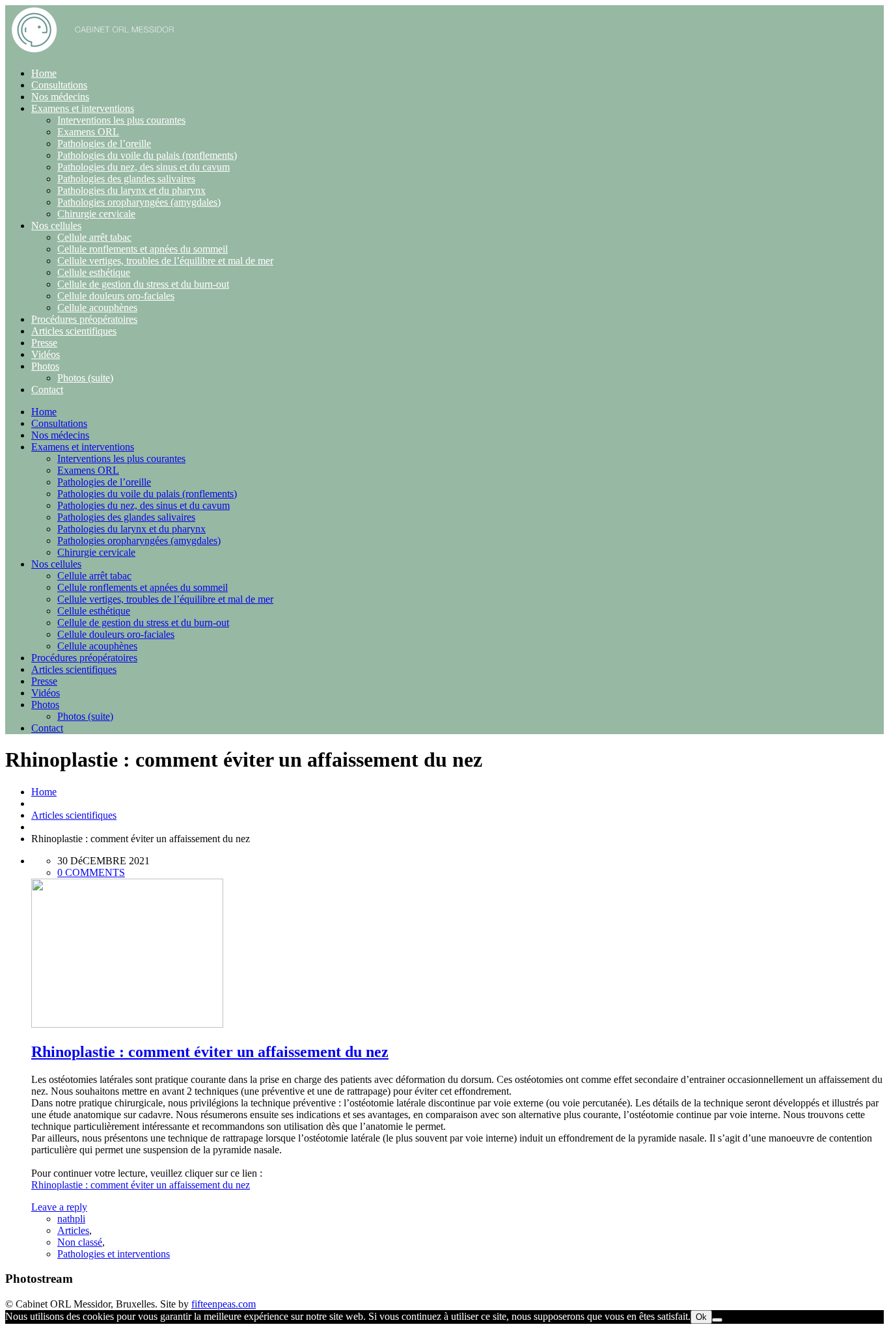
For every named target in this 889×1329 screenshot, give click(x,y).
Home (44, 73)
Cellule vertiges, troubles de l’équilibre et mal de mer (165, 260)
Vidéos (45, 354)
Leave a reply (59, 1207)
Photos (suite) (85, 377)
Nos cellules (56, 225)
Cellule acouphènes (97, 307)
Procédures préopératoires (84, 319)
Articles (73, 1230)
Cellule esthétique (93, 272)
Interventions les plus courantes (121, 120)
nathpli (71, 1218)
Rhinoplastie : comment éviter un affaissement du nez (210, 1051)
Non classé (79, 1242)
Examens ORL (88, 131)
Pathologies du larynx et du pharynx (131, 190)
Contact (47, 389)
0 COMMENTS (91, 872)
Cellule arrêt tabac (94, 237)
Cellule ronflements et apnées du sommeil (142, 248)
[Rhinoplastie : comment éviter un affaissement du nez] (127, 1024)
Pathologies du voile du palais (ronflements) (147, 155)
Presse (44, 342)
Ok (701, 1317)
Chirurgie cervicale (96, 213)
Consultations (59, 84)
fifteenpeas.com (223, 1303)
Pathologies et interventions (113, 1253)
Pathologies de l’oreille (104, 143)
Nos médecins (60, 96)
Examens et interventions (82, 108)
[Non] (717, 1320)
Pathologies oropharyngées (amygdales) (139, 202)
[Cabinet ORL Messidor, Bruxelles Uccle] (93, 51)
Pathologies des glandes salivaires (126, 178)
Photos (45, 366)
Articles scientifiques (73, 330)
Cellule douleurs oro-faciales (115, 295)
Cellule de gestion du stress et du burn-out (143, 284)
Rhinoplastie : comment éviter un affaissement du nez (140, 1184)
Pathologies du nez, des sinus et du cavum (143, 166)
